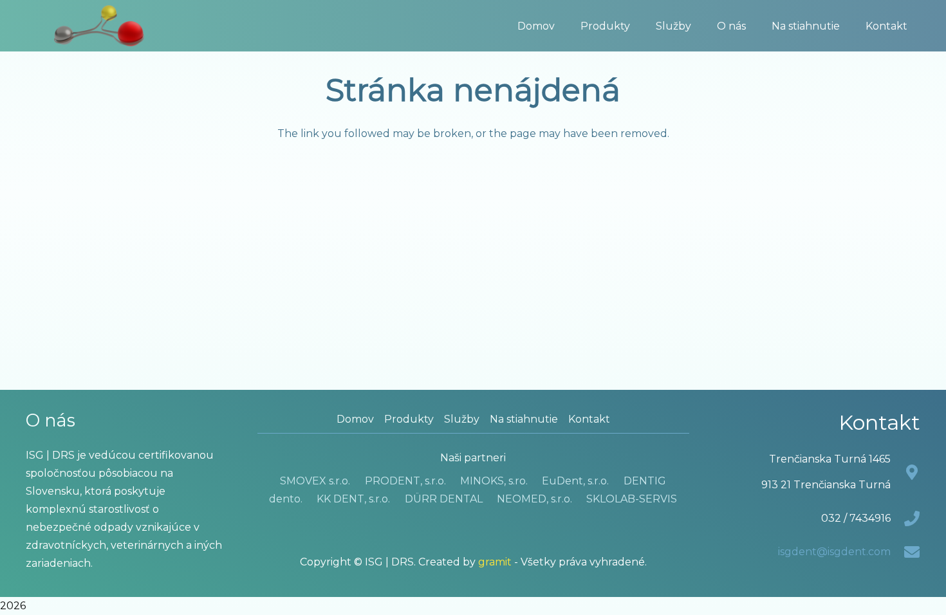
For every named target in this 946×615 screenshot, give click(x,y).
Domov (355, 419)
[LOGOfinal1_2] (99, 25)
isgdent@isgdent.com (834, 552)
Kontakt (589, 419)
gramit (495, 562)
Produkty (409, 419)
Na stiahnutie (524, 419)
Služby (461, 419)
